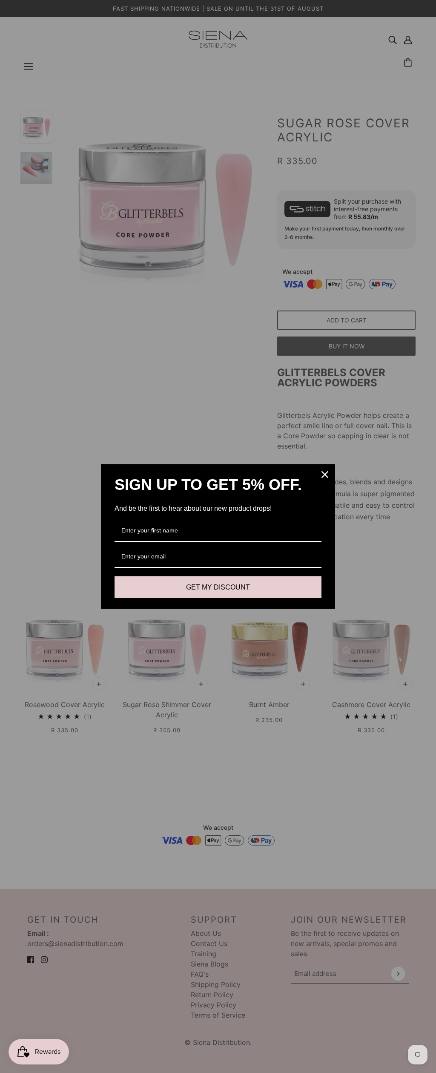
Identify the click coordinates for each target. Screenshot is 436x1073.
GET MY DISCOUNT (218, 587)
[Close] (325, 474)
